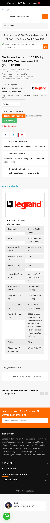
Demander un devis (14, 116)
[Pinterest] (22, 135)
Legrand (13, 85)
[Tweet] (13, 135)
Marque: (5, 85)
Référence (10, 220)
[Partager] (5, 135)
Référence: (7, 88)
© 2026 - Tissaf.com (25, 491)
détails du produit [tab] (10, 186)
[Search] (45, 16)
